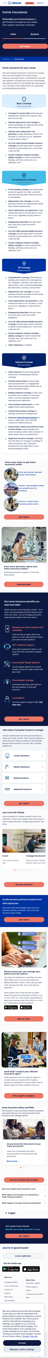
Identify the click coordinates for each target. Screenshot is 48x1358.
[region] (22, 1330)
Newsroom (8, 1297)
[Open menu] (5, 3)
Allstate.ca (6, 59)
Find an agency (32, 1287)
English (26, 1336)
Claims (28, 1290)
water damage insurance (27, 417)
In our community (11, 1286)
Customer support (33, 1283)
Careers (7, 1293)
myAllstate (40, 3)
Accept (22, 1343)
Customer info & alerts (34, 1294)
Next (3, 1143)
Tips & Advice (9, 1300)
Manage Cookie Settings (22, 1349)
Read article (12, 1161)
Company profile (10, 1282)
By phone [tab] (35, 34)
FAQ (27, 1298)
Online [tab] (13, 34)
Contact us (8, 1289)
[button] (24, 1189)
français (34, 1336)
